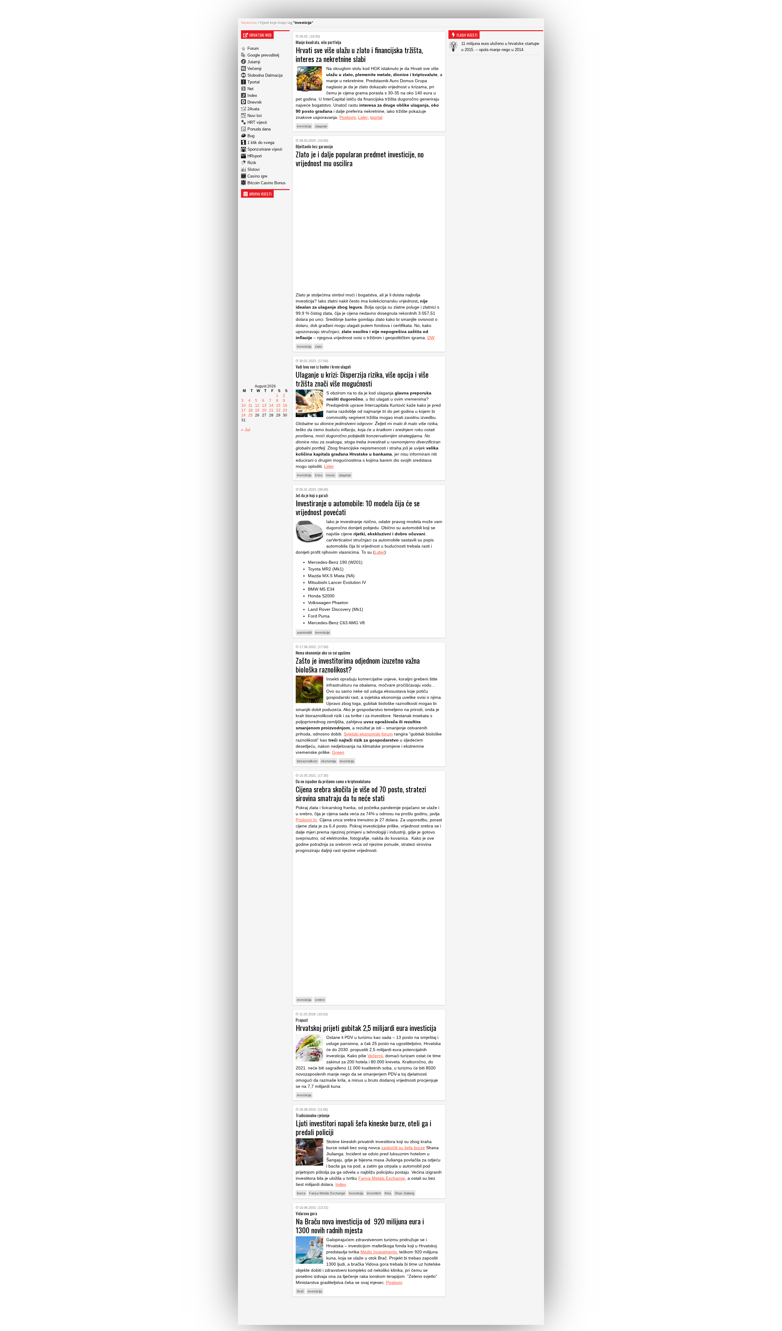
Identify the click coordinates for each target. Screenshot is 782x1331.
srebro (320, 1000)
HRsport (254, 156)
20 (264, 410)
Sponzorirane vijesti (264, 149)
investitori (374, 1193)
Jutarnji (253, 62)
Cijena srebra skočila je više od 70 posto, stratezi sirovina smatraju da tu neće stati (361, 793)
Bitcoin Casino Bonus (266, 183)
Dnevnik (254, 102)
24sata (253, 109)
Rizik (251, 162)
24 (243, 415)
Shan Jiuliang (404, 1193)
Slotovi (253, 169)
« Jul (245, 429)
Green (338, 752)
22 (278, 410)
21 (271, 410)
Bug (250, 136)
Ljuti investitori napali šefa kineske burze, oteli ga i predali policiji (363, 1127)
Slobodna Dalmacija (265, 75)
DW (430, 337)
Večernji (254, 68)
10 (243, 405)
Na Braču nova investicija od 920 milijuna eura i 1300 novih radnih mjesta (360, 1225)
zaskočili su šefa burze (403, 1147)
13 (264, 405)
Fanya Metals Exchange (381, 1178)
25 (250, 415)
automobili (304, 632)
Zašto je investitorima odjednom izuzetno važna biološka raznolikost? (358, 665)
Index (252, 95)
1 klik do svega (260, 142)
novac (330, 475)
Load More (369, 1310)
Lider (363, 117)
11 (250, 405)
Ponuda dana (259, 129)
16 (285, 405)
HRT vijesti (257, 122)
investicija (304, 126)
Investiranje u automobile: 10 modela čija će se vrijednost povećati (358, 507)
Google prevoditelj (263, 55)
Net (250, 88)
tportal (376, 117)
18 (250, 410)
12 (257, 405)
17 (243, 410)
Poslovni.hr (306, 819)
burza (301, 1193)
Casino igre (257, 176)
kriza (318, 475)
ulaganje (321, 126)
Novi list (254, 115)
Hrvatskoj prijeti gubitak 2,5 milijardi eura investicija (366, 1027)
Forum (253, 48)
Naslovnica (249, 22)
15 (278, 405)
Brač (300, 1291)
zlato (318, 346)
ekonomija (328, 761)
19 (257, 410)
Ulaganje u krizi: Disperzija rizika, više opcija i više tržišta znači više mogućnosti (362, 379)
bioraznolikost (307, 761)
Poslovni (347, 117)
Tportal (253, 82)
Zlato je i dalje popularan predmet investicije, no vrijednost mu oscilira (360, 158)
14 (271, 405)
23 (285, 410)
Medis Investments (378, 1251)
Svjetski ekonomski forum (368, 734)
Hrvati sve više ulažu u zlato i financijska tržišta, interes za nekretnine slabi (359, 54)
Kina (388, 1193)
